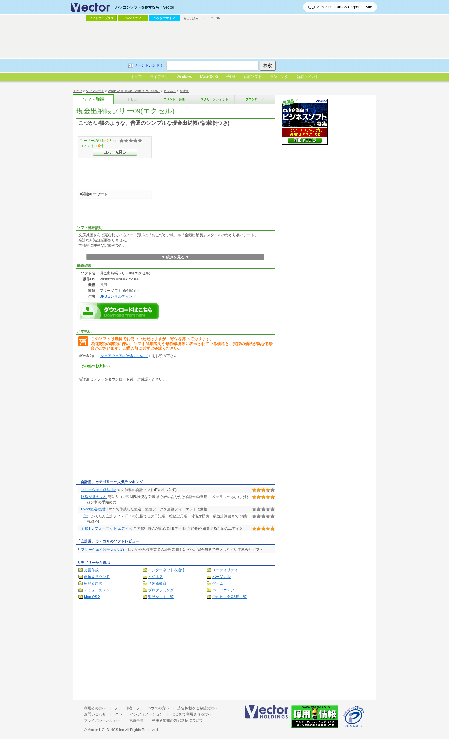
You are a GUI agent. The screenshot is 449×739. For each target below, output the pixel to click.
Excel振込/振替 (93, 509)
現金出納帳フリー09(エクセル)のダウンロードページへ (119, 311)
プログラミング (161, 590)
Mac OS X (92, 597)
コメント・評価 (174, 99)
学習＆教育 (157, 583)
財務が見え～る (94, 497)
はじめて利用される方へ (191, 714)
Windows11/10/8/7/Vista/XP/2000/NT (134, 91)
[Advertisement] (127, 432)
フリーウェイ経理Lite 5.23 (103, 549)
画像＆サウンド (97, 577)
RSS (118, 714)
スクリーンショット (214, 99)
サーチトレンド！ (148, 65)
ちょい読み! (191, 18)
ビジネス (170, 91)
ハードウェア (223, 590)
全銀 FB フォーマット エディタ (106, 528)
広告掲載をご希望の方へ (197, 708)
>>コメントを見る (115, 152)
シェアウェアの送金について (124, 356)
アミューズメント (98, 590)
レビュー (134, 99)
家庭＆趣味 (93, 583)
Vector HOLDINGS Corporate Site (344, 7)
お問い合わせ (95, 714)
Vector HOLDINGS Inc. (106, 730)
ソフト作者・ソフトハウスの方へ (141, 708)
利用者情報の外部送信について (177, 720)
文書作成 (91, 570)
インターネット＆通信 (166, 570)
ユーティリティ (225, 570)
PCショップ (133, 18)
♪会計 (85, 516)
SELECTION (211, 18)
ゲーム (217, 583)
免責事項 (136, 720)
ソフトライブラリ (101, 18)
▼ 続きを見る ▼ (175, 257)
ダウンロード (95, 91)
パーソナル (221, 577)
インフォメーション (146, 714)
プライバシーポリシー (102, 720)
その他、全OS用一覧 (229, 597)
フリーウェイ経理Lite (98, 490)
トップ (77, 91)
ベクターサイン (164, 18)
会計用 (184, 91)
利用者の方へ (95, 708)
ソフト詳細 (93, 99)
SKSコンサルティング (118, 296)
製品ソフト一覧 (161, 597)
